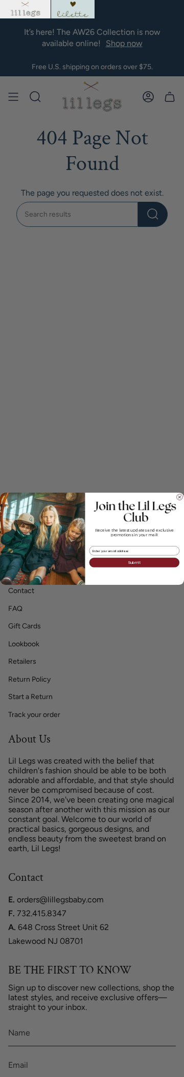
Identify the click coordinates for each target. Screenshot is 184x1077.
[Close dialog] (180, 497)
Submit (134, 562)
